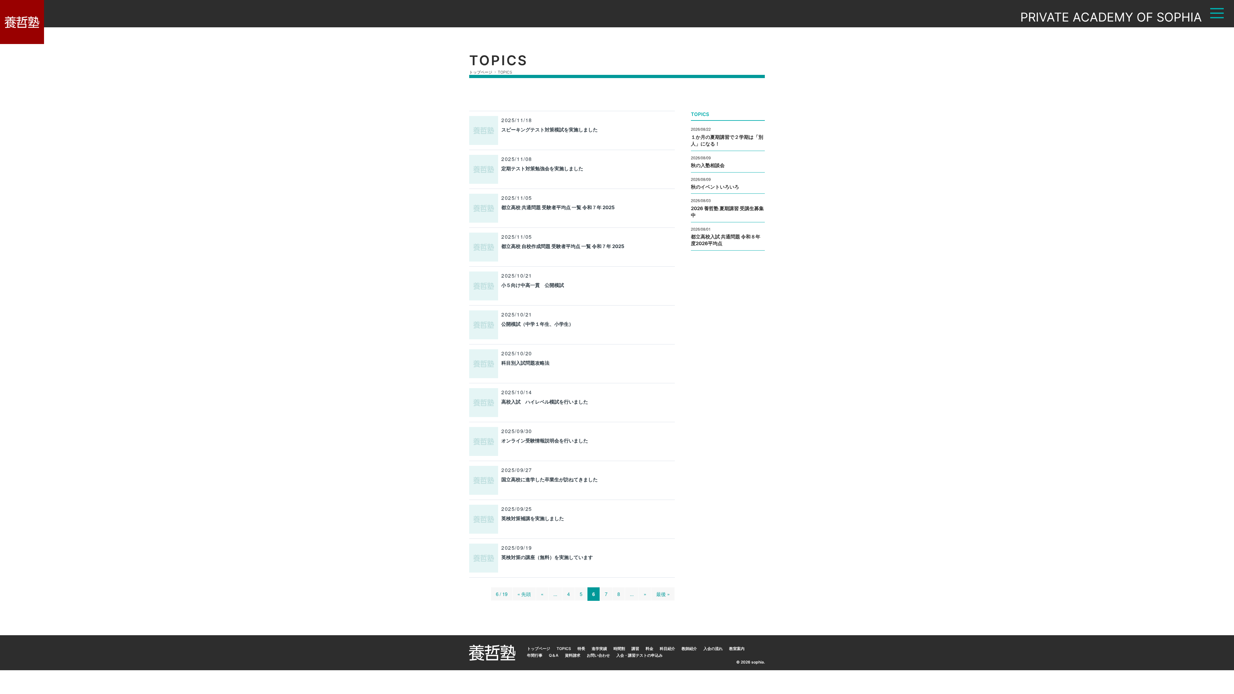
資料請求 (572, 655)
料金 (649, 648)
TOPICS (564, 648)
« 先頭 (524, 594)
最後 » (663, 594)
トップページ (538, 648)
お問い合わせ (598, 655)
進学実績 (599, 648)
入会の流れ (713, 648)
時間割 (619, 648)
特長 (581, 648)
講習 (635, 648)
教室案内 (737, 648)
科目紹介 (667, 648)
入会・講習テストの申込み (639, 655)
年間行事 (534, 655)
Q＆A (554, 655)
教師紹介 (689, 648)
